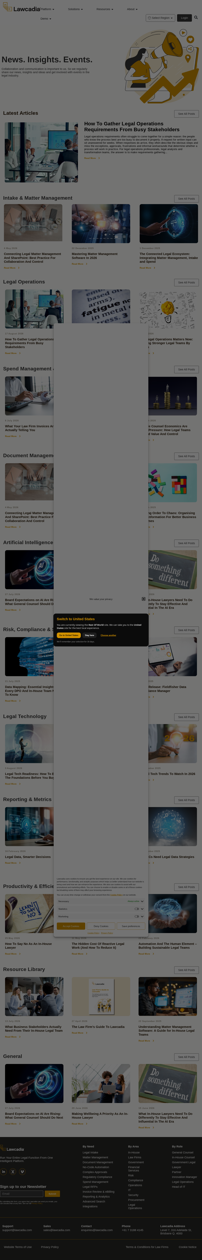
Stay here (89, 635)
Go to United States (68, 635)
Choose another (108, 635)
